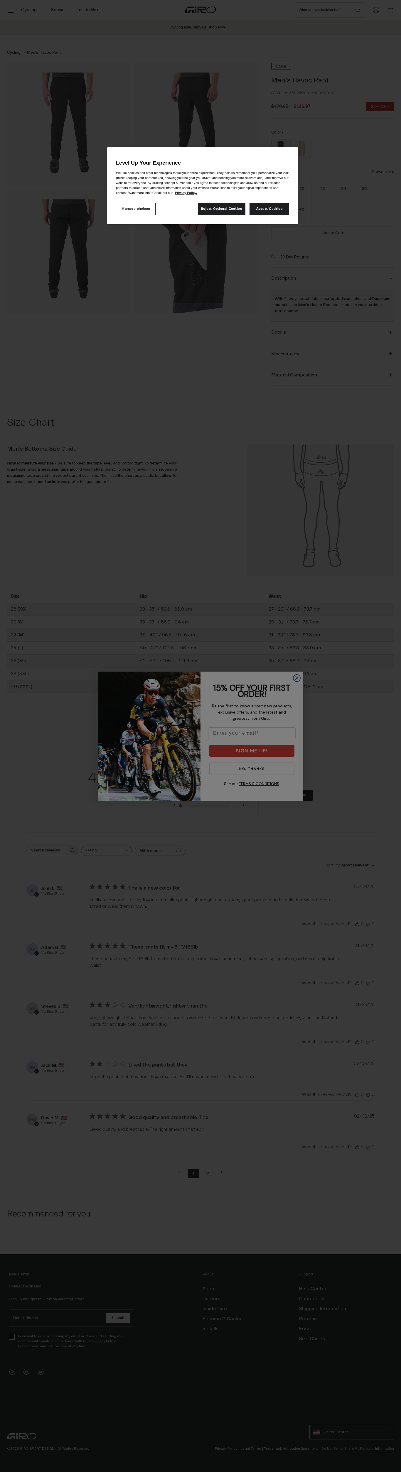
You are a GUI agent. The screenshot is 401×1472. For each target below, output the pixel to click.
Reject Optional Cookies (221, 209)
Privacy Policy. (186, 193)
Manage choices (136, 209)
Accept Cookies (269, 209)
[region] (202, 185)
